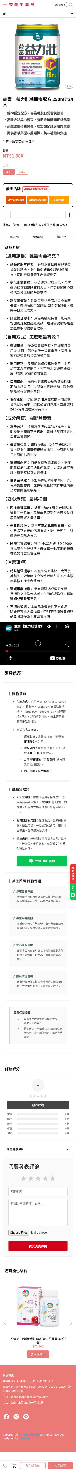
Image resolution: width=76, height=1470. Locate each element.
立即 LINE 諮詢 (45, 861)
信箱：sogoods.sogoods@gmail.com (25, 1397)
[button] (71, 1322)
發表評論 (38, 1105)
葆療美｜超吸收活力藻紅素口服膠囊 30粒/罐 (38, 1340)
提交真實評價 (38, 1246)
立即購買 (60, 1465)
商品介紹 (14, 236)
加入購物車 (33, 1465)
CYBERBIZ (25, 1438)
